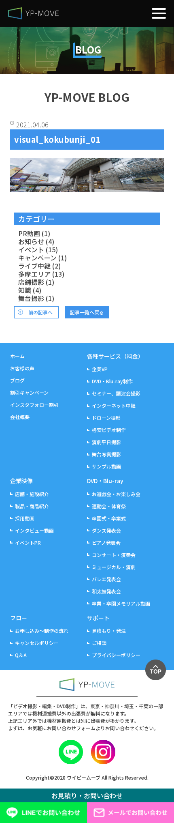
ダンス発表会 (106, 530)
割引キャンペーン (29, 392)
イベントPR (28, 542)
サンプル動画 (106, 466)
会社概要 (20, 416)
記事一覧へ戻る (87, 312)
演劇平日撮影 (106, 441)
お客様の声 (22, 368)
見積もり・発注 (109, 630)
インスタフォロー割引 (34, 404)
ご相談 (99, 642)
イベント (31, 249)
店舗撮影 (31, 282)
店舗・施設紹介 (32, 493)
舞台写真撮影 (106, 454)
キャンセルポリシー (37, 642)
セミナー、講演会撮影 (116, 393)
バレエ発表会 (106, 579)
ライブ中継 (34, 266)
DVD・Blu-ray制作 (112, 381)
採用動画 (24, 518)
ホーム (17, 355)
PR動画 (29, 233)
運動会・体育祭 (109, 506)
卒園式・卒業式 (109, 518)
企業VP (100, 368)
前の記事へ (40, 312)
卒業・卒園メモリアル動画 (121, 603)
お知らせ (31, 241)
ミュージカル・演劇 (114, 566)
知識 (24, 290)
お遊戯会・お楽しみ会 (116, 493)
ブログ (17, 380)
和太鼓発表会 (106, 591)
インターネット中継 (114, 405)
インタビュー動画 (34, 530)
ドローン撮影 (106, 417)
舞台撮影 (31, 298)
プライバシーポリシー (116, 654)
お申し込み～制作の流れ (41, 630)
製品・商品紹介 (32, 506)
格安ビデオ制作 (109, 429)
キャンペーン (37, 257)
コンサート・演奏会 (114, 554)
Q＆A (21, 654)
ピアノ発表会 (106, 542)
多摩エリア (34, 274)
